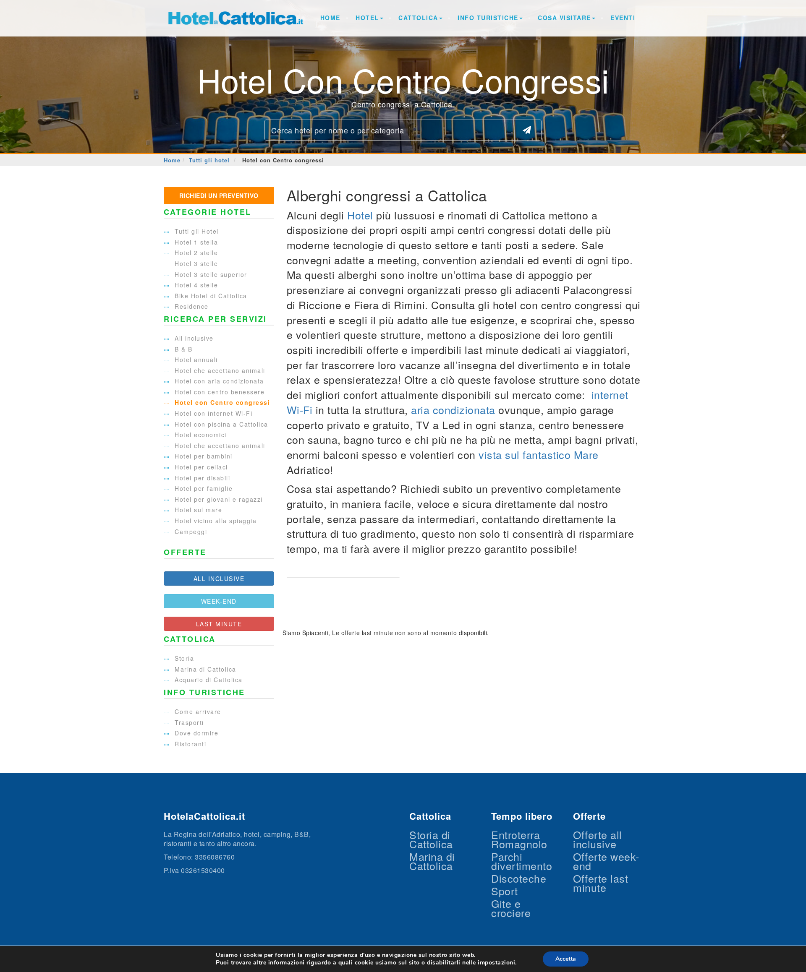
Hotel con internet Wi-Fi (213, 413)
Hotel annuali (196, 359)
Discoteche (518, 878)
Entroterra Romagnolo (519, 839)
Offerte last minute (600, 882)
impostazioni (496, 963)
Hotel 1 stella (196, 242)
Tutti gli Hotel (197, 231)
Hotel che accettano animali (220, 370)
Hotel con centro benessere (219, 392)
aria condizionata (453, 409)
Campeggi (191, 531)
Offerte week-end (606, 861)
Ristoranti (190, 744)
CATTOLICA (418, 17)
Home (330, 17)
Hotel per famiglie (204, 488)
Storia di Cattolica (431, 839)
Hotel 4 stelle (196, 285)
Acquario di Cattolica (209, 679)
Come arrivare (198, 711)
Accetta (565, 959)
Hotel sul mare (198, 510)
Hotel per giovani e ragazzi (219, 499)
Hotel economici (201, 434)
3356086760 (215, 857)
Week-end (219, 601)
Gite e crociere (511, 908)
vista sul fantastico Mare (539, 454)
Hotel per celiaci (201, 467)
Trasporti (189, 722)
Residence (192, 306)
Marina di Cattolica (205, 669)
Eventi (622, 17)
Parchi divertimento (521, 861)
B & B (184, 349)
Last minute (219, 624)
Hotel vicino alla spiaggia (215, 520)
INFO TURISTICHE (488, 17)
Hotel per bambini (204, 456)
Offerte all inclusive (597, 839)
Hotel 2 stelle (196, 252)
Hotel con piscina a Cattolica (221, 424)
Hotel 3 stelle (196, 263)
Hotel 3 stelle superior (211, 274)
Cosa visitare (564, 17)
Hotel (367, 17)
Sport (504, 890)
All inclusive (194, 338)
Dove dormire (196, 733)
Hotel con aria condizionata (219, 381)
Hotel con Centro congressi (222, 402)
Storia (184, 658)
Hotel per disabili (202, 478)
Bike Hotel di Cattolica (211, 296)
